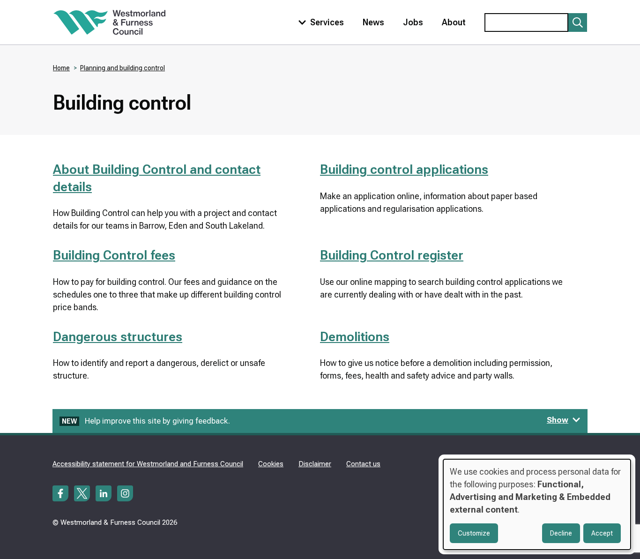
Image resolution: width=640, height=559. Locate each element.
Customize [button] (474, 533)
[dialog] (537, 504)
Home (61, 68)
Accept (602, 533)
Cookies (270, 464)
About (454, 22)
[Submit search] (577, 22)
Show (557, 420)
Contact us (363, 464)
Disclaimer (314, 464)
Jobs (413, 22)
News (373, 22)
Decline (561, 533)
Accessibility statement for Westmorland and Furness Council (147, 464)
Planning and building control (122, 68)
